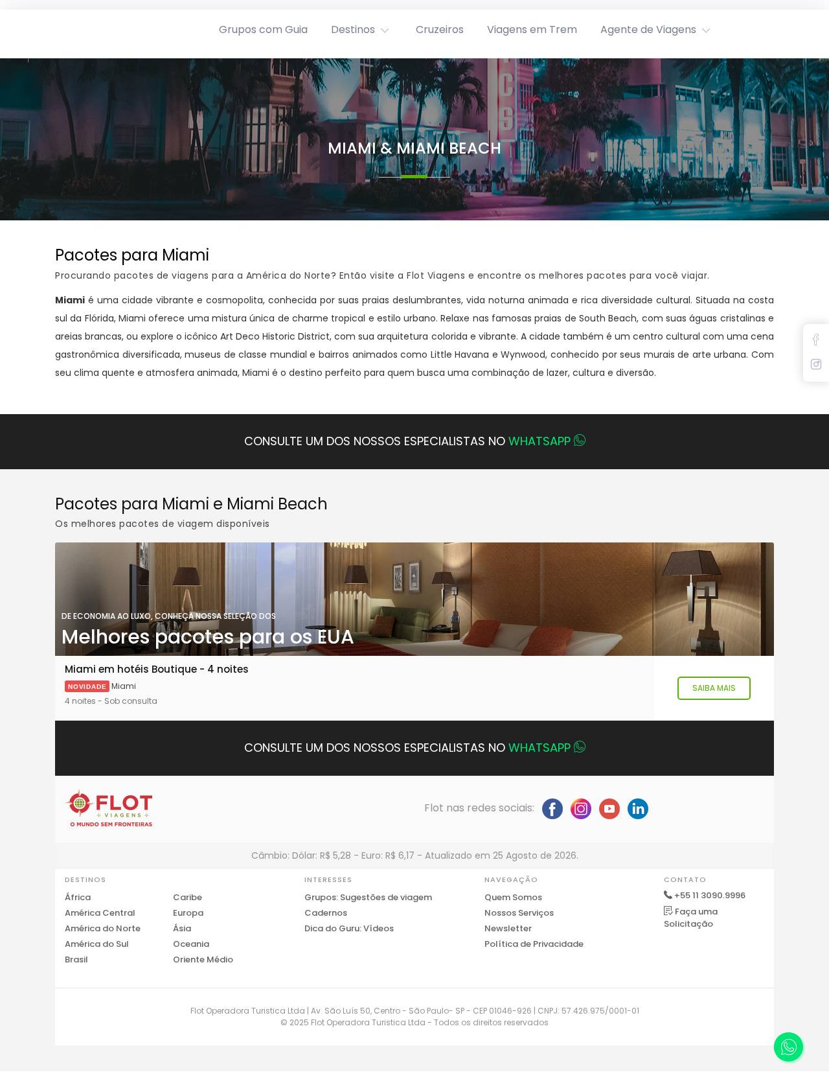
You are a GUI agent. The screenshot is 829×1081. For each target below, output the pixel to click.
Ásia (182, 928)
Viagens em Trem (532, 29)
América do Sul (97, 944)
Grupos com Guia (263, 29)
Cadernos (325, 913)
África (78, 897)
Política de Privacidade (534, 944)
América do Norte (103, 928)
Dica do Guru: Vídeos (349, 928)
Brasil (76, 959)
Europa (188, 913)
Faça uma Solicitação (691, 918)
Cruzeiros (440, 29)
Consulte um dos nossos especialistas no (407, 441)
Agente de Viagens (648, 29)
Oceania (191, 944)
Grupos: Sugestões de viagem (368, 897)
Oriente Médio (203, 959)
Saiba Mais (714, 687)
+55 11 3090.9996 (709, 895)
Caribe (187, 897)
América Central (100, 913)
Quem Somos (513, 897)
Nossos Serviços (519, 913)
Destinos (353, 29)
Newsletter (508, 928)
